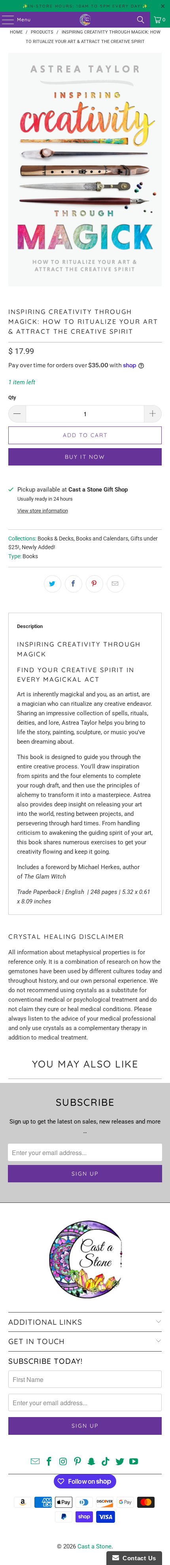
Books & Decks (56, 538)
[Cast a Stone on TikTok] (106, 1462)
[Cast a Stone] (85, 20)
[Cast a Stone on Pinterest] (77, 1462)
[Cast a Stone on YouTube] (134, 1462)
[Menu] (4, 20)
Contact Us (137, 1558)
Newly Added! (38, 547)
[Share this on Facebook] (73, 584)
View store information (42, 511)
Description (30, 626)
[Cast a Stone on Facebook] (49, 1462)
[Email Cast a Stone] (35, 1462)
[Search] (140, 20)
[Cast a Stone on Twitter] (120, 1462)
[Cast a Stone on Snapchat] (92, 1462)
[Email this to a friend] (115, 584)
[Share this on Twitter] (52, 584)
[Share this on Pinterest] (94, 584)
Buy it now (85, 456)
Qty (12, 397)
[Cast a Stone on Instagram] (64, 1462)
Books (30, 556)
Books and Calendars (102, 538)
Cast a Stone (94, 1546)
